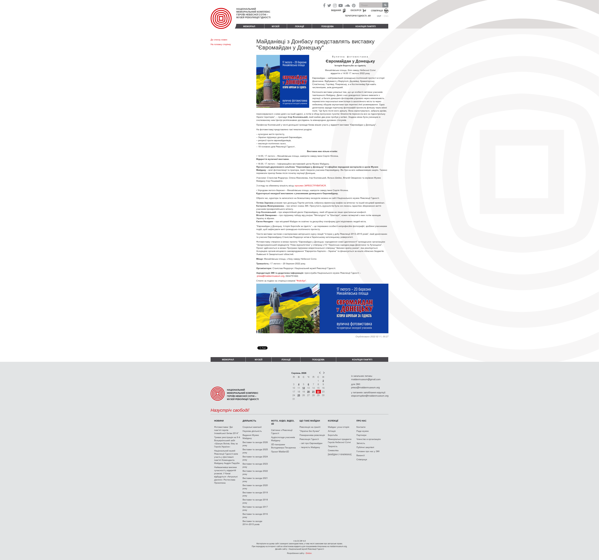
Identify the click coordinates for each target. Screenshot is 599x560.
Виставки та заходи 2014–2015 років (252, 522)
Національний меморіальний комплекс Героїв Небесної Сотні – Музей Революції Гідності (253, 13)
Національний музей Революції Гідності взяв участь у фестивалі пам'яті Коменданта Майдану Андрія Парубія (227, 457)
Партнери (361, 434)
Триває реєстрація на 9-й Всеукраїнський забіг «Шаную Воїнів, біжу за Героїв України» (227, 442)
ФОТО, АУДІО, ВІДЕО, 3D (282, 422)
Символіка (333, 450)
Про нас (361, 420)
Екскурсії (356, 10)
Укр (379, 15)
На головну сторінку (221, 44)
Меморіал (249, 26)
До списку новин (219, 39)
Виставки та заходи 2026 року (255, 444)
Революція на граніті (310, 426)
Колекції (333, 420)
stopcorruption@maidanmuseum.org (369, 395)
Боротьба (333, 434)
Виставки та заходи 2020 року (255, 487)
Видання (336, 10)
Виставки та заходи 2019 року (255, 494)
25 (298, 395)
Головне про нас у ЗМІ (368, 451)
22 (318, 391)
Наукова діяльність (252, 430)
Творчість (332, 446)
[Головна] (223, 21)
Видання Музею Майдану (251, 436)
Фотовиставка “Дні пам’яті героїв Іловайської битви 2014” (226, 430)
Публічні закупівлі (365, 447)
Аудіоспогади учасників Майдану (283, 439)
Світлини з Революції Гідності (281, 431)
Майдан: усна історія (338, 426)
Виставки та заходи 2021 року (255, 479)
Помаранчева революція (312, 434)
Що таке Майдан (310, 420)
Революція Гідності (309, 439)
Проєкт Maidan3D (280, 451)
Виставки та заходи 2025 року (255, 451)
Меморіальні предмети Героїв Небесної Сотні (339, 440)
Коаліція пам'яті (366, 26)
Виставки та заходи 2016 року (255, 515)
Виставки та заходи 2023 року (255, 465)
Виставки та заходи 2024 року (255, 458)
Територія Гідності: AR (358, 15)
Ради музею (362, 430)
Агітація (332, 430)
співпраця (377, 10)
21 (313, 391)
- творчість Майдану (310, 447)
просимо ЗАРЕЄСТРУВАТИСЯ (310, 185)
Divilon (309, 553)
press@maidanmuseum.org (270, 275)
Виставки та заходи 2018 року (255, 501)
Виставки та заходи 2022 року (255, 472)
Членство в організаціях (368, 439)
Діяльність (249, 420)
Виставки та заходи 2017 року (255, 508)
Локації (299, 26)
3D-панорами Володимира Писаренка (283, 446)
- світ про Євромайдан (311, 443)
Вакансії (360, 455)
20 (308, 391)
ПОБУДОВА (327, 26)
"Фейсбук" (301, 280)
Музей (275, 26)
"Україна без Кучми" (310, 430)
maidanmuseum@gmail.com (366, 379)
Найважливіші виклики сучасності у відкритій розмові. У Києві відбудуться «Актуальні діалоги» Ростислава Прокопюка (226, 474)
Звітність (360, 443)
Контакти (360, 426)
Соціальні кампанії (252, 426)
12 (303, 388)
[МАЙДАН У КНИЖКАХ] (339, 454)
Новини (219, 420)
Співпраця (361, 459)
